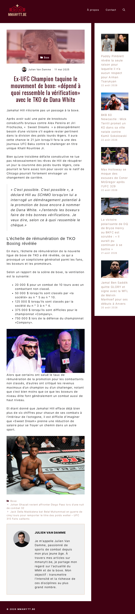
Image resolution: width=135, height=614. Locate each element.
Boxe (13, 501)
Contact (111, 9)
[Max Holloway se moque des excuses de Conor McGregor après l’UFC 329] (114, 162)
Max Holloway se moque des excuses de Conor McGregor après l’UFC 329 (114, 178)
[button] (123, 10)
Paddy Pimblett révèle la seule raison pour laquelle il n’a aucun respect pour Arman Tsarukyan (112, 69)
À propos (93, 9)
